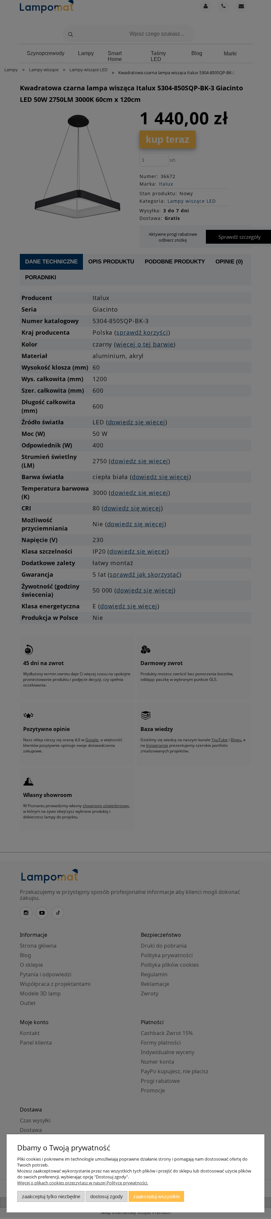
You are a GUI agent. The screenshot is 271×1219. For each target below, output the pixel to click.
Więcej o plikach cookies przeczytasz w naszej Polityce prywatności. (82, 1183)
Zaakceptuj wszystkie (156, 1196)
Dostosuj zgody (106, 1196)
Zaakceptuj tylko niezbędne (51, 1196)
